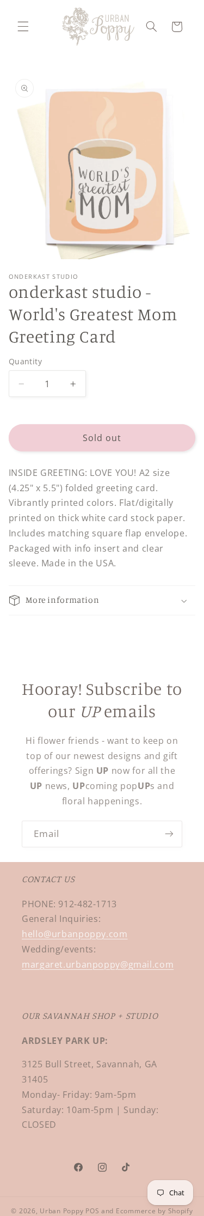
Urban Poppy (61, 1211)
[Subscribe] (169, 834)
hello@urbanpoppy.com (75, 934)
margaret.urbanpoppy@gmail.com (98, 964)
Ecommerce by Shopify (154, 1211)
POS (92, 1211)
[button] (22, 26)
